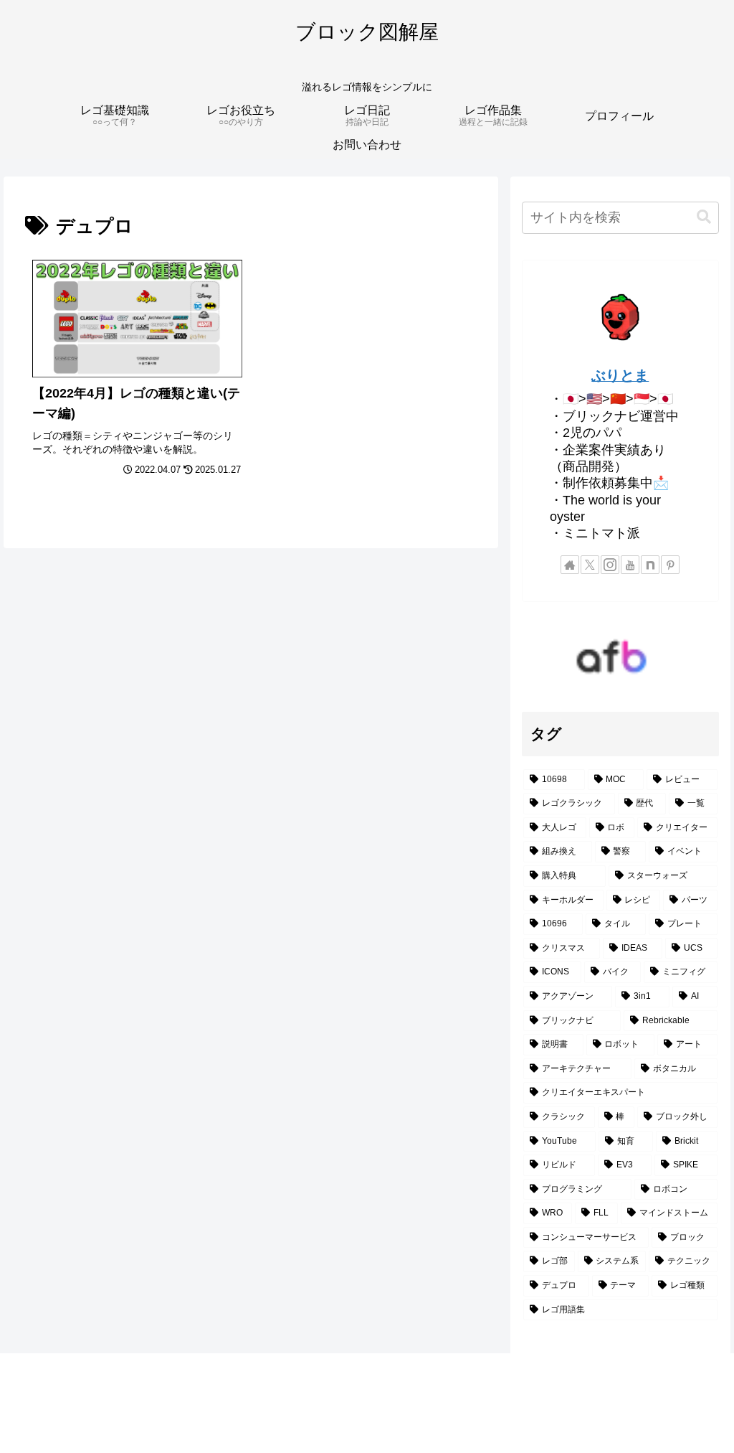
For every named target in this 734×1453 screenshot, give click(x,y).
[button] (704, 217)
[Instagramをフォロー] (610, 564)
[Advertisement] (367, 1403)
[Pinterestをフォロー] (670, 564)
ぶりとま (620, 375)
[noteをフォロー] (650, 564)
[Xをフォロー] (590, 564)
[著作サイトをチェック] (570, 564)
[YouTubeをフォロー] (630, 564)
